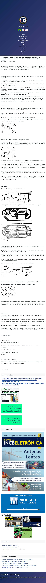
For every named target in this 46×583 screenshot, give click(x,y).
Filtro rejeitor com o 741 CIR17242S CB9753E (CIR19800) (15, 563)
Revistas (23, 51)
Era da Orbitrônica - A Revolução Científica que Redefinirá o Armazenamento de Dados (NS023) (19, 380)
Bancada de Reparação (23, 40)
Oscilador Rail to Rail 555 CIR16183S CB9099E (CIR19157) (15, 567)
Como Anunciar (23, 577)
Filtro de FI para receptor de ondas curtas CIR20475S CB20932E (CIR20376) (19, 565)
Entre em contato (13, 577)
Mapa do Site (4, 577)
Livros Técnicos (23, 46)
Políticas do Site (33, 577)
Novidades (23, 48)
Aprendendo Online (23, 36)
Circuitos (23, 42)
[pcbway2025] (10, 395)
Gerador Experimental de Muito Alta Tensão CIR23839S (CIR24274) (17, 559)
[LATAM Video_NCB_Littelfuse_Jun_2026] (11, 420)
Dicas (23, 44)
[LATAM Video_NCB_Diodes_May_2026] (11, 408)
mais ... (23, 53)
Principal (23, 34)
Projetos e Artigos (23, 49)
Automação (23, 38)
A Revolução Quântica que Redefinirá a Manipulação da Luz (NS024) (22, 378)
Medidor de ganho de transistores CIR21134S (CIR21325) (15, 561)
